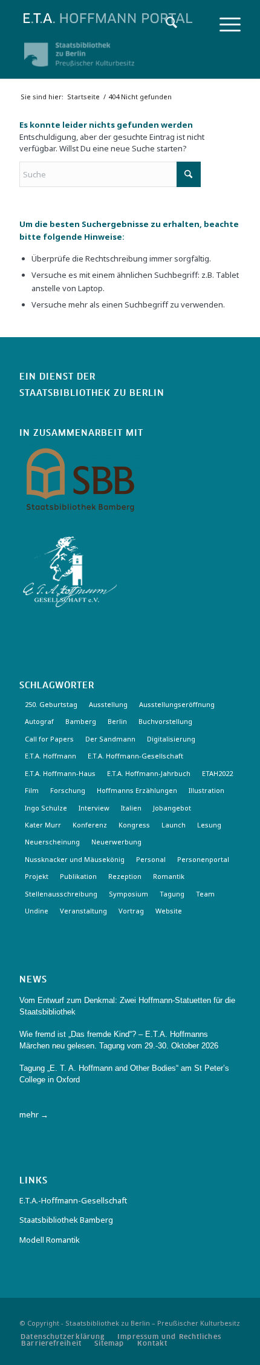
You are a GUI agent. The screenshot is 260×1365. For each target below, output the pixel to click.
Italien (131, 807)
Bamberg (80, 721)
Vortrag (131, 910)
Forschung (67, 790)
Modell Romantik (49, 1239)
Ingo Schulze (46, 807)
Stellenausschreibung (61, 893)
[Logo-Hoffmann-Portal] (107, 18)
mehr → (33, 1114)
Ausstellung (108, 704)
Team (205, 893)
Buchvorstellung (165, 721)
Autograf (39, 721)
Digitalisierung (171, 738)
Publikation (78, 876)
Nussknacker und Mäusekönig (75, 859)
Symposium (128, 893)
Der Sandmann (110, 738)
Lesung (209, 824)
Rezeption (124, 876)
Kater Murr (43, 824)
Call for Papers (49, 738)
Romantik (168, 876)
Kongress (134, 824)
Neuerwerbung (116, 841)
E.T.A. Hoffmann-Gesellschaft (135, 755)
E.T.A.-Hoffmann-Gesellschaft (73, 1200)
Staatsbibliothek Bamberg (66, 1219)
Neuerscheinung (52, 841)
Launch (173, 824)
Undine (36, 910)
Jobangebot (172, 807)
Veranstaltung (83, 910)
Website (168, 910)
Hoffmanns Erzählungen (137, 790)
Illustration (206, 790)
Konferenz (90, 824)
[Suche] (165, 24)
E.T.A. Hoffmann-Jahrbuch (148, 773)
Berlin (117, 721)
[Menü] (224, 24)
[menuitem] (165, 24)
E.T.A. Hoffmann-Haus (60, 773)
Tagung (172, 893)
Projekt (36, 876)
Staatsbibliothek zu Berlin (91, 393)
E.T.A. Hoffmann (50, 755)
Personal (151, 859)
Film (32, 790)
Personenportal (203, 859)
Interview (94, 807)
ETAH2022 (217, 773)
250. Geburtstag (51, 704)
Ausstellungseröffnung (177, 704)
